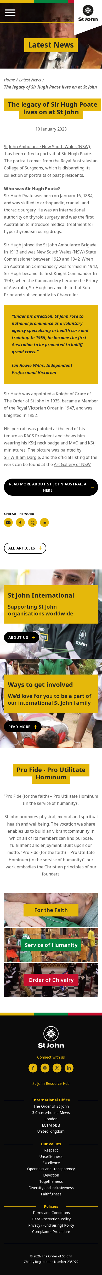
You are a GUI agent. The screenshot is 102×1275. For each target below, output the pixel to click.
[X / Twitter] (57, 1068)
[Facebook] (33, 1068)
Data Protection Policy (51, 1218)
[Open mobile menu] (10, 12)
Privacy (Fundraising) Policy (51, 1225)
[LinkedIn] (69, 1068)
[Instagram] (45, 1068)
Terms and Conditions (51, 1212)
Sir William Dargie (22, 457)
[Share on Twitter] (32, 522)
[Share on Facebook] (20, 522)
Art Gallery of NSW (72, 464)
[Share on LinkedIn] (44, 522)
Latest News (30, 80)
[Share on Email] (8, 522)
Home (9, 80)
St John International (41, 595)
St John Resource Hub (51, 1083)
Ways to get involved (40, 684)
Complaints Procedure (51, 1231)
